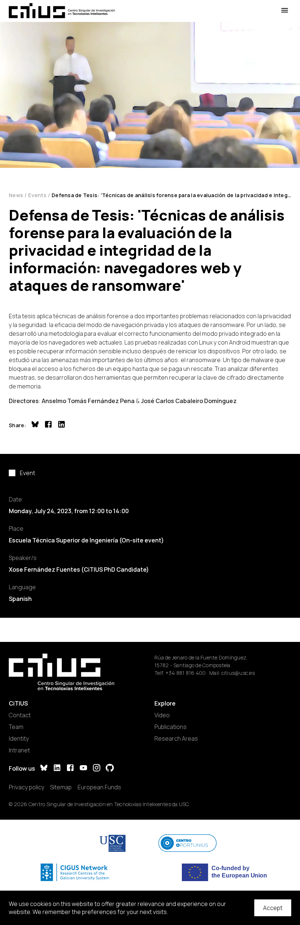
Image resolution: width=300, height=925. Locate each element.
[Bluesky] (44, 768)
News (16, 195)
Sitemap (61, 787)
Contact (20, 715)
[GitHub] (109, 768)
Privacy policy (26, 787)
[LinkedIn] (57, 768)
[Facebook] (70, 768)
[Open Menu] (284, 10)
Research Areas (176, 738)
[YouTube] (83, 768)
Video (162, 715)
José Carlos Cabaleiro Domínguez (189, 401)
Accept (272, 908)
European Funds (99, 787)
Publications (170, 727)
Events (37, 195)
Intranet (19, 750)
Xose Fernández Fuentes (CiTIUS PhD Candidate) (79, 569)
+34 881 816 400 (185, 672)
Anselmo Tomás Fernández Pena (88, 401)
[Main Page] (62, 10)
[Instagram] (96, 768)
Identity (19, 738)
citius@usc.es (238, 672)
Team (16, 727)
